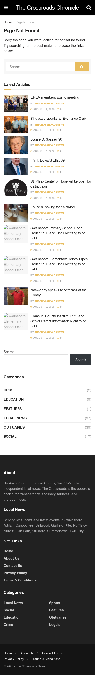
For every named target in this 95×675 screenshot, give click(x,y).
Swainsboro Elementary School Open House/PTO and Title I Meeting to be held (59, 263)
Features (13, 408)
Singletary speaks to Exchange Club (58, 118)
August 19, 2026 (44, 109)
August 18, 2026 (44, 198)
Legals (54, 624)
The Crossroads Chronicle (47, 7)
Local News (15, 417)
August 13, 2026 (44, 218)
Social (10, 436)
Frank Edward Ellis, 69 (47, 160)
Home (8, 22)
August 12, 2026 (44, 250)
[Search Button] (82, 66)
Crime (9, 390)
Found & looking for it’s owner (52, 206)
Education (14, 399)
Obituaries (14, 427)
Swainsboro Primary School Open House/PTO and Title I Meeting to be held (58, 232)
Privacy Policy (15, 572)
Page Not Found (26, 22)
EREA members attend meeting (54, 97)
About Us (11, 558)
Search (9, 351)
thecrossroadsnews (49, 103)
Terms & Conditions (20, 580)
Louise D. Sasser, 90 (46, 139)
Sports (54, 602)
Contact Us (13, 565)
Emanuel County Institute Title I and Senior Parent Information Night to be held (58, 320)
